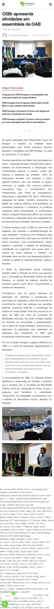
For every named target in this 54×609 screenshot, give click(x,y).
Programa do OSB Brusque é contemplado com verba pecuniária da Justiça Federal (25, 96)
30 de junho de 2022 (41, 35)
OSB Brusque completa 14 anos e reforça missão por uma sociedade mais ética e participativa (26, 121)
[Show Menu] (3, 4)
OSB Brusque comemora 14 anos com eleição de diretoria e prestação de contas (25, 112)
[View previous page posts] (24, 131)
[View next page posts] (29, 131)
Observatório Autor (19, 35)
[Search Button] (50, 4)
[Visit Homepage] (27, 4)
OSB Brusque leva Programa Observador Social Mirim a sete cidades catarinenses (25, 104)
